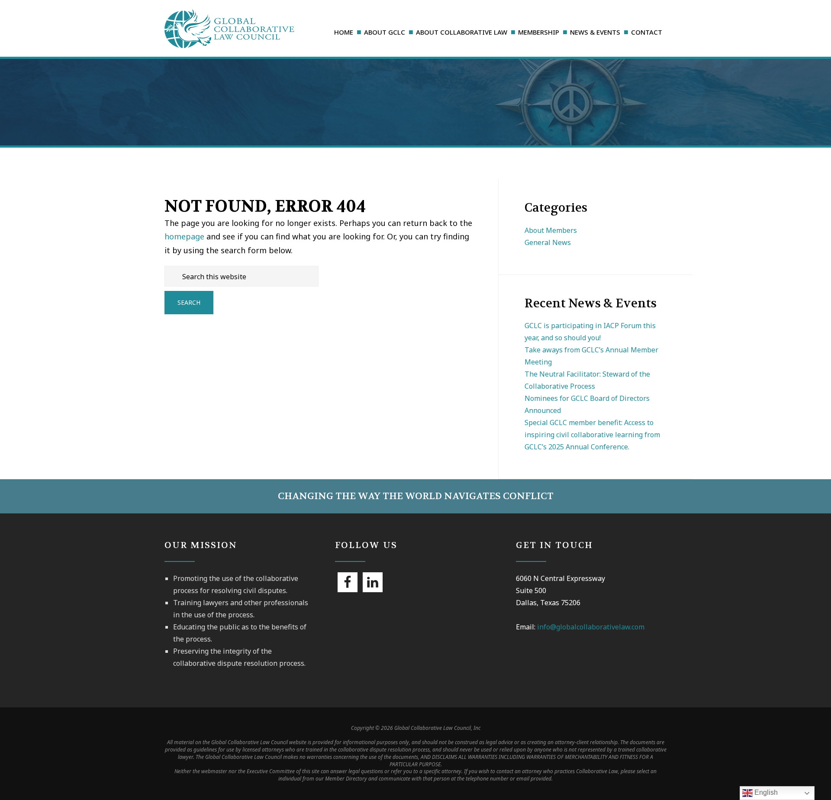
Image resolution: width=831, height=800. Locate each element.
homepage (184, 236)
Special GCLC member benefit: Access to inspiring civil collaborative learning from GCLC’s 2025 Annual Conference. (592, 435)
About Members (551, 230)
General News (548, 242)
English (765, 792)
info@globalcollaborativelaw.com (590, 627)
